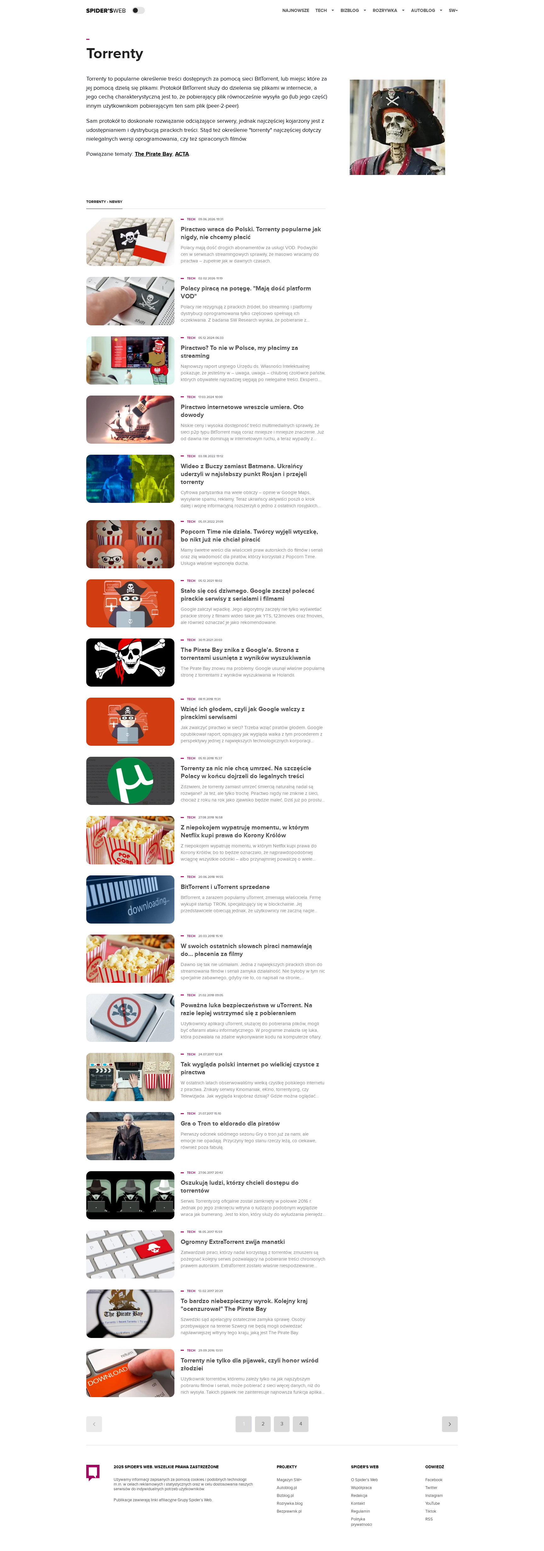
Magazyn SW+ (289, 1479)
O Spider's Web (364, 1479)
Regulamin (360, 1511)
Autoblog (423, 10)
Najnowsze (295, 10)
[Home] (106, 10)
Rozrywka (385, 10)
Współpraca (361, 1487)
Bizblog (350, 10)
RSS (429, 1519)
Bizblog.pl (285, 1495)
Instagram (434, 1495)
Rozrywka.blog (290, 1503)
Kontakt (358, 1503)
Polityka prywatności (361, 1522)
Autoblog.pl (287, 1487)
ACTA (182, 154)
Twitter (431, 1487)
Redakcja (359, 1495)
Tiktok (430, 1511)
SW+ (453, 10)
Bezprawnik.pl (289, 1511)
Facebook (434, 1479)
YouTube (432, 1503)
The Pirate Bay (153, 154)
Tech (321, 10)
